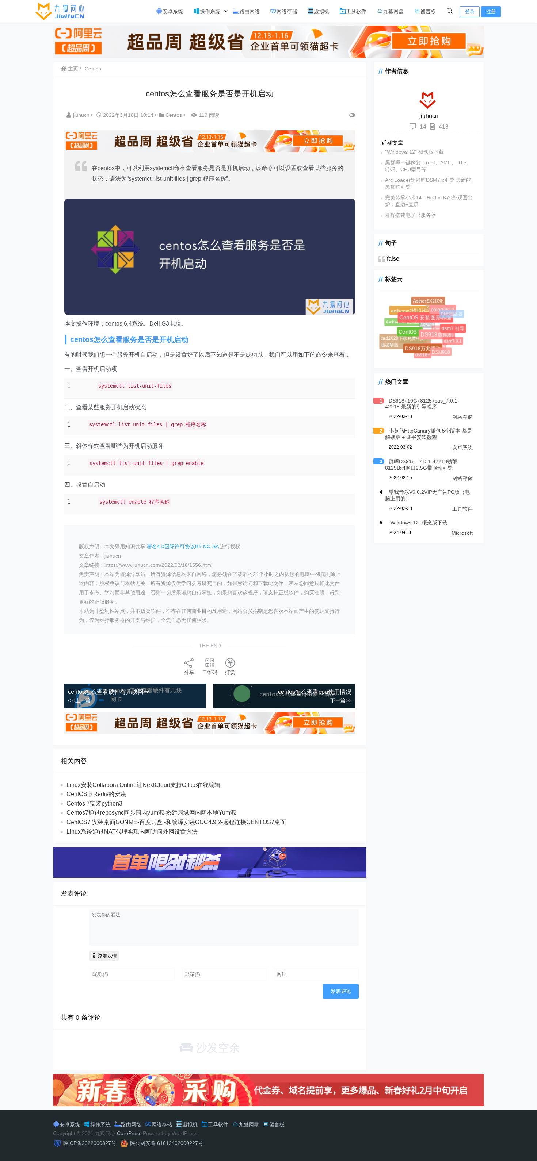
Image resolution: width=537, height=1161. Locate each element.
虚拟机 (321, 11)
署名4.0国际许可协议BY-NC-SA (182, 546)
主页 (72, 69)
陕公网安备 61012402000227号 (166, 1143)
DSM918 (441, 352)
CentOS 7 (414, 336)
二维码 (209, 672)
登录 (470, 11)
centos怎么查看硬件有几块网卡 (108, 692)
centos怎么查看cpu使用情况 (314, 692)
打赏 (230, 672)
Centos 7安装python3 (94, 803)
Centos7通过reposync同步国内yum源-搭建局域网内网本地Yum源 (151, 813)
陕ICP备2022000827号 (89, 1143)
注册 (491, 11)
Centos (93, 69)
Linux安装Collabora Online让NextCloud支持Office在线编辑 (143, 785)
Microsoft (462, 533)
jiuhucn (82, 115)
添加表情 (106, 955)
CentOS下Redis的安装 (96, 794)
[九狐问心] (62, 11)
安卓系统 (173, 11)
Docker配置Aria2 (442, 324)
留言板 (428, 11)
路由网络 (249, 11)
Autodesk (432, 304)
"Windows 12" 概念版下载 (414, 152)
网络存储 (287, 11)
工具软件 (356, 11)
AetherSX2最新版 (402, 321)
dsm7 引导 (455, 331)
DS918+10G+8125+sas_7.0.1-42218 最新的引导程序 (422, 404)
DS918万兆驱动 (426, 352)
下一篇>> (340, 700)
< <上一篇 (79, 700)
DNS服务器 (450, 312)
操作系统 (210, 11)
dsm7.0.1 (451, 339)
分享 (189, 672)
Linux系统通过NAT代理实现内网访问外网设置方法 (132, 832)
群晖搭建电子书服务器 (410, 215)
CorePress (129, 1133)
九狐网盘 (393, 11)
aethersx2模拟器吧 (414, 314)
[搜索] (450, 11)
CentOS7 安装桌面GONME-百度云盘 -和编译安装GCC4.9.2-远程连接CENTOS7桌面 (176, 822)
